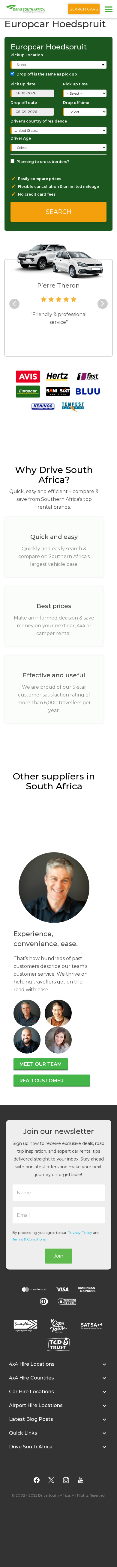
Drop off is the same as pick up (46, 74)
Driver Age (20, 138)
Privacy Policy (80, 1232)
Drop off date (23, 102)
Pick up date (22, 84)
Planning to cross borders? (42, 161)
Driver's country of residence (38, 121)
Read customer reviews (42, 1082)
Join (58, 1256)
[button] (58, 1367)
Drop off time (76, 102)
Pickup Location (26, 55)
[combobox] (59, 65)
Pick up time (75, 84)
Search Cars (84, 9)
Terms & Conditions (29, 1239)
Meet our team (41, 1064)
